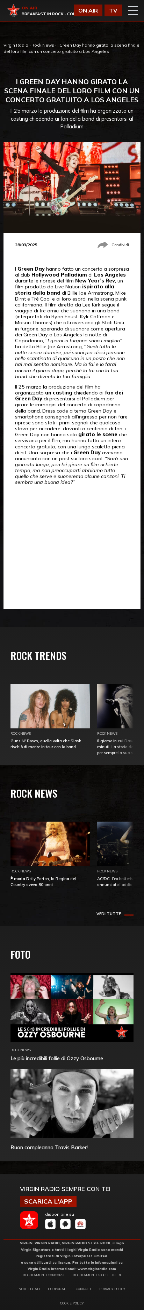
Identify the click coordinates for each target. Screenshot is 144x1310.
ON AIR (88, 10)
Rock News (42, 45)
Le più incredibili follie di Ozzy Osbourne (56, 1058)
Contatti (83, 1289)
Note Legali (29, 1289)
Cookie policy (72, 1303)
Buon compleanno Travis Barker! (49, 1147)
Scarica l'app (48, 1201)
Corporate (57, 1289)
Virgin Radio (15, 45)
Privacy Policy (112, 1289)
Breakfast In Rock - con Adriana (59, 13)
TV (113, 10)
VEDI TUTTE (108, 913)
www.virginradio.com (97, 1269)
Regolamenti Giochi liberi (97, 1275)
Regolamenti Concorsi (43, 1275)
